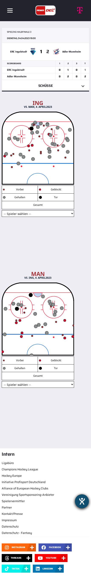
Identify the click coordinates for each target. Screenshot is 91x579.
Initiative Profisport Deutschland (24, 482)
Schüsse (45, 85)
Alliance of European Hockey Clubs (25, 488)
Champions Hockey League (20, 469)
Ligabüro (8, 463)
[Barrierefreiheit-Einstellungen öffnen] (82, 501)
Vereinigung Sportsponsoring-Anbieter (28, 494)
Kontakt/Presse (12, 513)
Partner (7, 507)
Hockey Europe (12, 475)
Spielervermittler (13, 501)
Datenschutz (10, 526)
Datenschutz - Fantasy (17, 533)
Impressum (9, 520)
